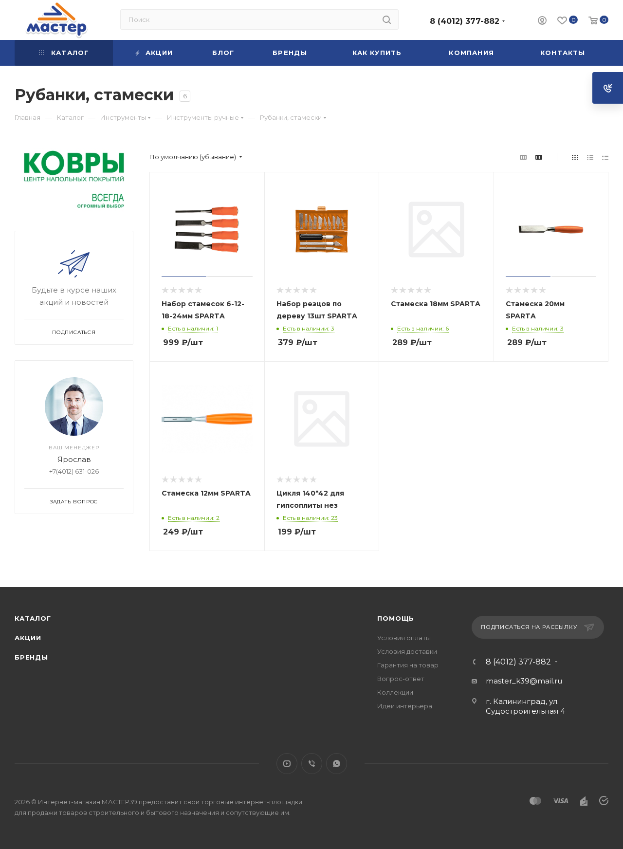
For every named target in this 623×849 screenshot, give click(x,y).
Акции (28, 638)
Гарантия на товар (408, 665)
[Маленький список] (523, 157)
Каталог (33, 618)
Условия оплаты (404, 638)
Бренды (31, 657)
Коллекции (395, 692)
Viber (311, 763)
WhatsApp (336, 763)
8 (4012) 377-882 (464, 21)
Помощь (395, 618)
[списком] (590, 157)
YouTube (286, 763)
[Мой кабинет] (542, 22)
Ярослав (74, 459)
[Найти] (387, 19)
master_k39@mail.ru (524, 680)
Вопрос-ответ (400, 679)
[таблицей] (605, 157)
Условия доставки (407, 651)
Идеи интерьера (404, 706)
